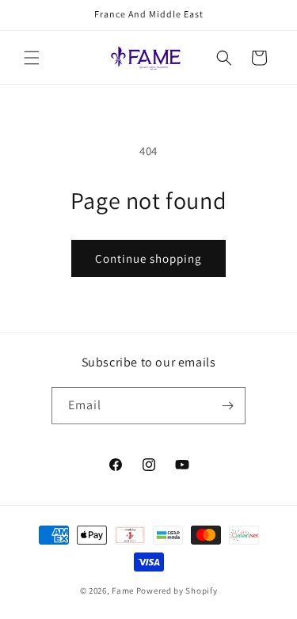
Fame (123, 590)
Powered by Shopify (177, 590)
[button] (31, 57)
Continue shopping (148, 258)
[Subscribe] (227, 405)
